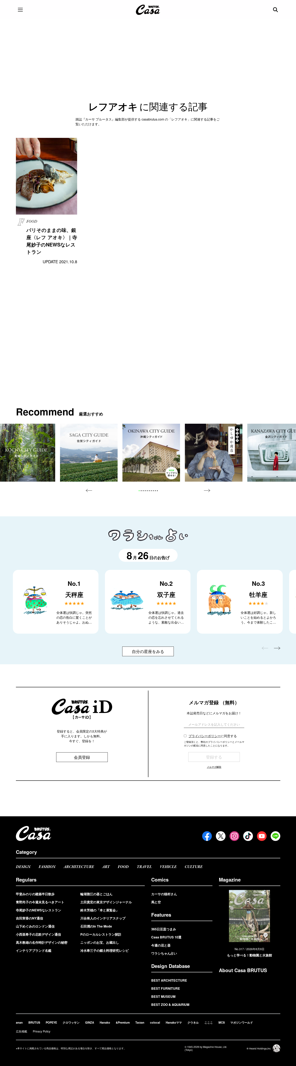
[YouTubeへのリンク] (262, 836)
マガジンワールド (241, 1022)
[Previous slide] (89, 490)
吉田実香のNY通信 (29, 918)
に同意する (212, 736)
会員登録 (82, 757)
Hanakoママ (174, 1022)
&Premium (123, 1022)
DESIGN (23, 867)
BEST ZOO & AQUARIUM (170, 1004)
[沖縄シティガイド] (151, 452)
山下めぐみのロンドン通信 (35, 926)
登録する (214, 757)
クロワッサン (71, 1022)
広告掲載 (21, 1031)
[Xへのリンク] (221, 836)
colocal (155, 1022)
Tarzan (139, 1022)
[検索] (275, 9)
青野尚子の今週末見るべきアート (40, 902)
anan (19, 1022)
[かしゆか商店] (213, 452)
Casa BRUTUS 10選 (166, 937)
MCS (221, 1022)
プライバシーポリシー (204, 736)
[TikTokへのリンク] (248, 836)
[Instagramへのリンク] (234, 836)
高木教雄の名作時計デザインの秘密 (41, 942)
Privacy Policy (41, 1031)
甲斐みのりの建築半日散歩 (35, 894)
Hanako (105, 1022)
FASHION (47, 867)
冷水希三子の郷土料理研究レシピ (104, 950)
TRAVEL (144, 867)
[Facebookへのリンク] (207, 836)
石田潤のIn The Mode (96, 926)
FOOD (123, 867)
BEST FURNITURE (165, 988)
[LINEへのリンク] (275, 836)
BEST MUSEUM (163, 996)
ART (106, 867)
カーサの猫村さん (164, 894)
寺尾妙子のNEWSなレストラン (38, 910)
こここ (208, 1022)
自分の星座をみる (148, 651)
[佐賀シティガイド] (89, 452)
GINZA (89, 1022)
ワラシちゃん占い (164, 953)
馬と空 (156, 902)
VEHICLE (168, 867)
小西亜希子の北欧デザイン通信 (38, 934)
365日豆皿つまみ (163, 929)
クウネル (193, 1022)
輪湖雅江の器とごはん (96, 894)
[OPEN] (20, 9)
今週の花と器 (161, 945)
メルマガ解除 (214, 766)
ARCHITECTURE (79, 867)
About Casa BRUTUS (243, 970)
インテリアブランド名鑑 (33, 950)
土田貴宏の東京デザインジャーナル (106, 902)
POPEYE (51, 1022)
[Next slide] (207, 490)
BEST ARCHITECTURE (169, 980)
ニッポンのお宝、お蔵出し (99, 942)
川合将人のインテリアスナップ (102, 918)
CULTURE (194, 867)
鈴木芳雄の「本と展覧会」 (99, 910)
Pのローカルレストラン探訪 (100, 934)
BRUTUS (34, 1022)
